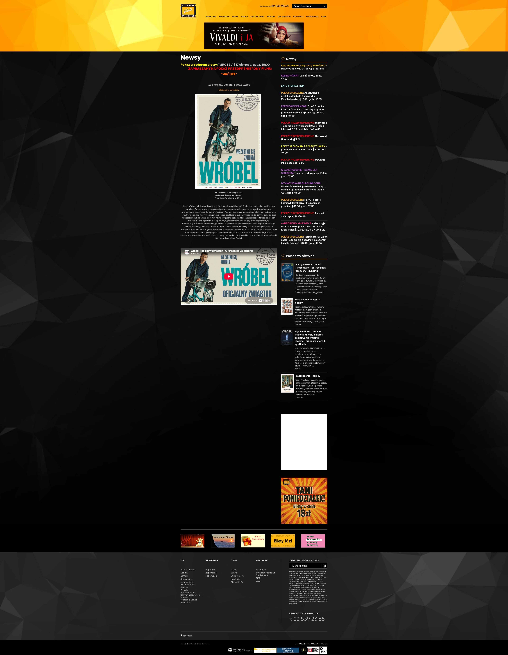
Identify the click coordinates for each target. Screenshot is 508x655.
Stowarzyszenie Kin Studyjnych (266, 574)
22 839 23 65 (280, 6)
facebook (187, 635)
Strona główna (188, 569)
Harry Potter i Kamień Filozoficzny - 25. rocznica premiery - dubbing (311, 267)
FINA (258, 581)
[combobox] (309, 6)
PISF (258, 578)
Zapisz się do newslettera (304, 560)
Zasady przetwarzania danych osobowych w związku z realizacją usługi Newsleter (190, 596)
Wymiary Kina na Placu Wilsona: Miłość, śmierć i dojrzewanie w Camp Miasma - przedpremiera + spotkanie (310, 338)
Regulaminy (186, 579)
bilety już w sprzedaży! (228, 90)
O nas (323, 17)
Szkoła (244, 17)
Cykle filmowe (257, 17)
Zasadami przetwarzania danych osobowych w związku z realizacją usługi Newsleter (307, 573)
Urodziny (271, 17)
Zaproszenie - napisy (308, 375)
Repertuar (211, 17)
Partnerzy (298, 17)
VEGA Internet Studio (319, 644)
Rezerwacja (211, 576)
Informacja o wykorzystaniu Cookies (188, 584)
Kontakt (184, 576)
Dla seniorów (284, 17)
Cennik (235, 17)
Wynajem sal (312, 17)
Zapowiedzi (224, 17)
